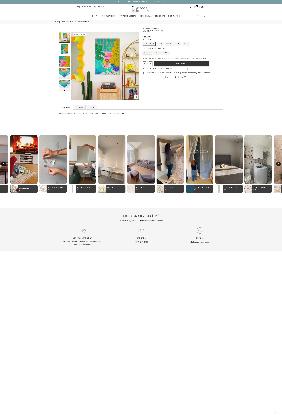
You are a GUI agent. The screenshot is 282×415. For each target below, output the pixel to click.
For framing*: (155, 49)
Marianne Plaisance (151, 28)
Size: (152, 40)
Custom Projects (127, 16)
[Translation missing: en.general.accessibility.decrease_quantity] (144, 63)
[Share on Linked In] (182, 77)
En (202, 7)
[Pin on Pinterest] (178, 77)
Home (57, 22)
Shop (94, 16)
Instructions (108, 16)
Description (66, 107)
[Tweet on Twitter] (175, 77)
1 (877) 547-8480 (141, 242)
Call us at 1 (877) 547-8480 (162, 69)
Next (137, 66)
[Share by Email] (185, 77)
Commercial (145, 16)
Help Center (97, 7)
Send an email (180, 69)
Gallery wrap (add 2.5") (161, 53)
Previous (73, 66)
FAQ (190, 69)
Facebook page (76, 242)
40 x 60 (185, 44)
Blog (78, 7)
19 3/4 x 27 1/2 (149, 44)
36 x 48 (177, 44)
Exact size (147, 53)
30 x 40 (168, 44)
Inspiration (174, 16)
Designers (160, 16)
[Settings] (191, 7)
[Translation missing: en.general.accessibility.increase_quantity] (150, 63)
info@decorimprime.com (200, 242)
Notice (92, 107)
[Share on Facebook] (172, 77)
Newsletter (86, 7)
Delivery (80, 107)
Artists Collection (66, 22)
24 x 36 (160, 44)
